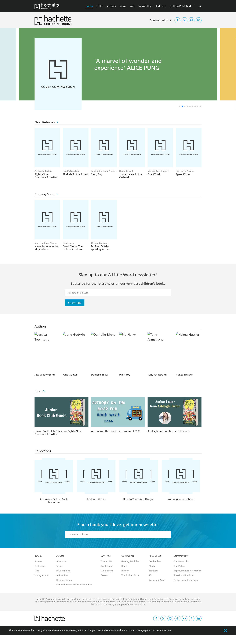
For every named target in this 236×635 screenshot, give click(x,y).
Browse (38, 561)
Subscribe (74, 302)
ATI (150, 575)
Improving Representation (187, 571)
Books (89, 6)
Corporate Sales (157, 580)
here (169, 630)
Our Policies (180, 566)
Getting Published (180, 6)
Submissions (107, 571)
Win (132, 6)
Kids (37, 571)
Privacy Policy (63, 571)
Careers (104, 575)
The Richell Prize (130, 575)
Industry (161, 6)
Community (181, 556)
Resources (155, 556)
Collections (40, 566)
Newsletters (145, 6)
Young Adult (41, 575)
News (122, 6)
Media (152, 566)
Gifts (99, 6)
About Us (61, 561)
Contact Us (106, 561)
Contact (106, 556)
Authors (111, 6)
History (125, 571)
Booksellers (155, 561)
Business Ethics (64, 580)
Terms (59, 566)
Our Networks (181, 561)
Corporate (127, 556)
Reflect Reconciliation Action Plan (74, 585)
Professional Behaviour (186, 580)
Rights (124, 566)
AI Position (62, 575)
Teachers (153, 571)
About (60, 556)
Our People (107, 566)
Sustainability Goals (184, 575)
